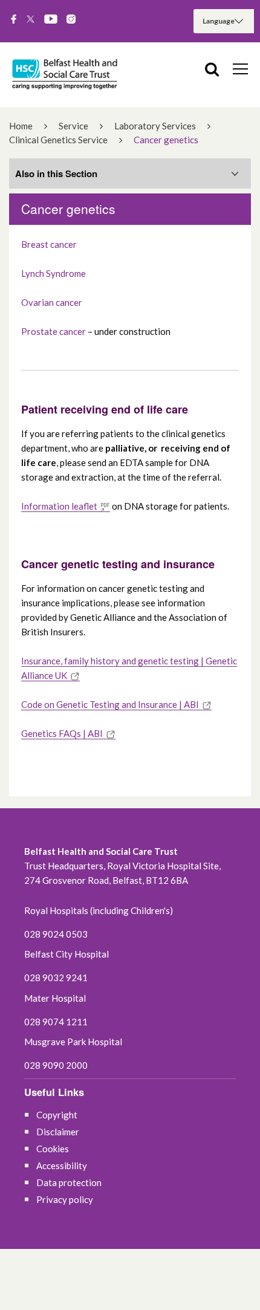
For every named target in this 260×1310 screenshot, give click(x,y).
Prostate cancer (53, 331)
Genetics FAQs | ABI (62, 733)
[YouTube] (51, 20)
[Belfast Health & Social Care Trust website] (66, 74)
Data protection (69, 1182)
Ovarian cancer (51, 302)
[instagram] (71, 20)
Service (73, 125)
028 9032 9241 (56, 977)
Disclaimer (57, 1131)
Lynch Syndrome (54, 273)
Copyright (56, 1114)
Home (21, 125)
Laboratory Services (155, 125)
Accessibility (61, 1165)
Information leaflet (59, 506)
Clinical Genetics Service (58, 139)
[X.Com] (30, 20)
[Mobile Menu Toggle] (240, 68)
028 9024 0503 (56, 934)
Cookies (52, 1148)
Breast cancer (49, 244)
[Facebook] (13, 20)
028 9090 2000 (56, 1065)
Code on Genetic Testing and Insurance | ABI (110, 704)
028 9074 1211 (56, 1021)
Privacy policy (64, 1199)
